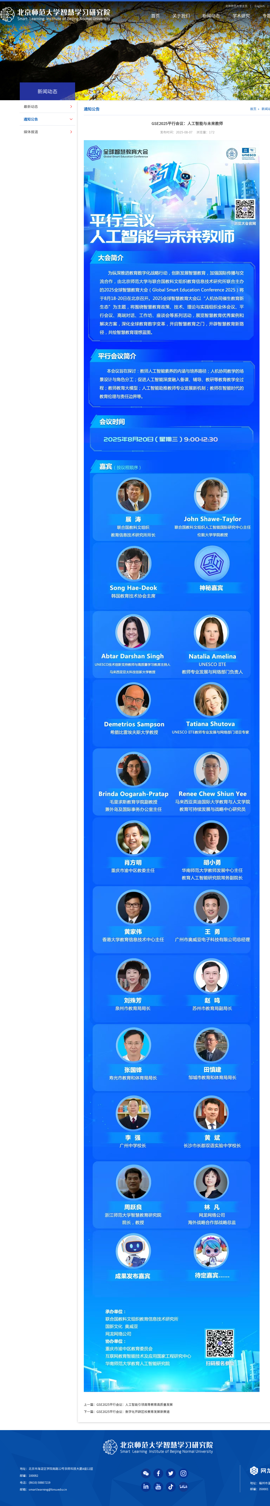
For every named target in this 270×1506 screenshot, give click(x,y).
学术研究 (241, 16)
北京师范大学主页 (236, 6)
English (260, 6)
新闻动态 (211, 16)
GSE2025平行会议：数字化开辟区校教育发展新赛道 (127, 1411)
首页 (155, 16)
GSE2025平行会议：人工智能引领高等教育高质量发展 (128, 1404)
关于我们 (181, 16)
